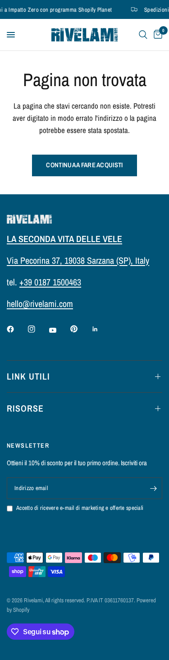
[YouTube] (59, 330)
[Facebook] (17, 329)
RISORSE (25, 408)
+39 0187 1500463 (50, 282)
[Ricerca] (143, 34)
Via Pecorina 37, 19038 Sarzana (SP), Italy (78, 260)
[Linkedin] (101, 329)
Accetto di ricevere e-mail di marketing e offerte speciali (79, 508)
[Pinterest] (80, 329)
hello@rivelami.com (40, 304)
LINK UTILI (28, 376)
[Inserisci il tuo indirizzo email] (153, 488)
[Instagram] (38, 329)
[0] (156, 34)
